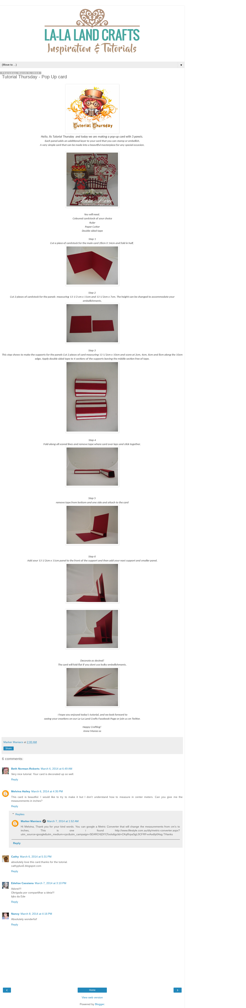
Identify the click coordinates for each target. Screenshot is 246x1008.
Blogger (99, 1004)
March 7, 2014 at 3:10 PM (50, 883)
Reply (14, 779)
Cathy (15, 856)
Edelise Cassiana (22, 883)
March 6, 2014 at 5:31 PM (36, 856)
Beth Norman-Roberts (25, 768)
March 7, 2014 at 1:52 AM (63, 821)
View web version (92, 997)
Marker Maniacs (31, 821)
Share (8, 748)
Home (92, 990)
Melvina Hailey (20, 791)
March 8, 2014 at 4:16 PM (36, 913)
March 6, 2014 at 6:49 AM (56, 768)
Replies (19, 814)
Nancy (15, 913)
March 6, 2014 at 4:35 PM (47, 791)
